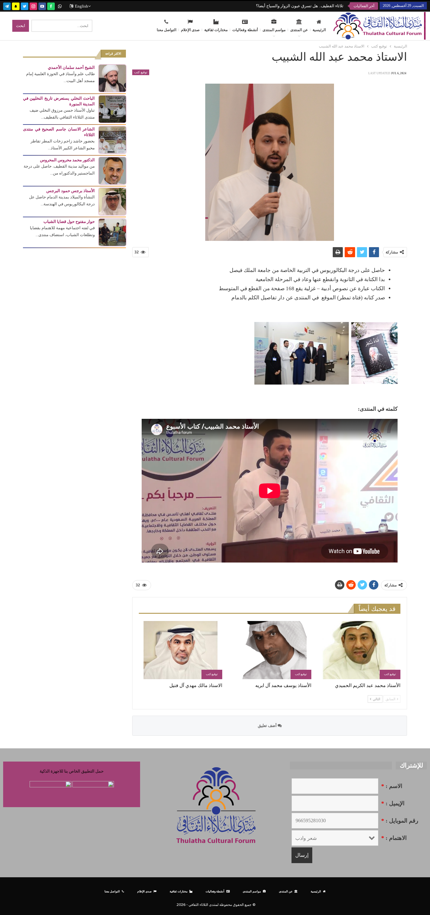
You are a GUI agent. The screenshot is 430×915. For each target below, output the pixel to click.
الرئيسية (319, 30)
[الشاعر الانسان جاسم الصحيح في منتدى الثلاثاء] (112, 139)
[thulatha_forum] (33, 5)
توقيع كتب (140, 72)
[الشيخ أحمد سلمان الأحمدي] (112, 77)
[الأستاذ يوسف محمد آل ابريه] (269, 650)
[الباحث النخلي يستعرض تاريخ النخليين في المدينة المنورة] (112, 108)
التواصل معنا (166, 30)
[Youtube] (42, 5)
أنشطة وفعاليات (245, 30)
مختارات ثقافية (216, 30)
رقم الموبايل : (399, 821)
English (81, 6)
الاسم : (391, 786)
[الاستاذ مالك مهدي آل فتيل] (180, 650)
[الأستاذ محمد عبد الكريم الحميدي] (358, 650)
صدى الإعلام (190, 30)
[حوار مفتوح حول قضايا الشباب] (112, 232)
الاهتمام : (394, 838)
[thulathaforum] (51, 5)
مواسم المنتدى (274, 30)
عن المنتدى (299, 30)
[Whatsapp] (60, 5)
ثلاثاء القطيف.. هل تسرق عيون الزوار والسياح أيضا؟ (299, 5)
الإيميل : (393, 803)
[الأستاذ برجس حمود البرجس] (112, 201)
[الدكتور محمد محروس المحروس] (112, 170)
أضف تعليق (268, 725)
